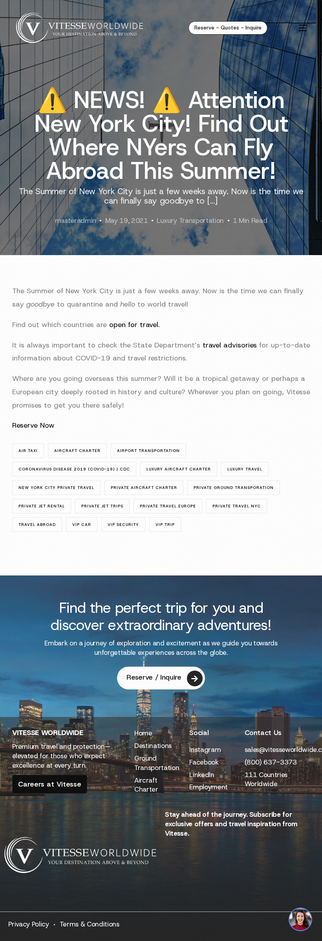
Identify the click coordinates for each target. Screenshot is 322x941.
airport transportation (148, 450)
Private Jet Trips (102, 506)
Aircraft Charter (77, 450)
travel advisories (230, 345)
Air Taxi (28, 450)
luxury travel (244, 469)
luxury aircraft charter (178, 469)
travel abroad (37, 524)
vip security (123, 524)
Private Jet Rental (41, 506)
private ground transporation (234, 487)
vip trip (165, 524)
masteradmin (75, 220)
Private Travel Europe (168, 506)
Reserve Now (33, 425)
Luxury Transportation (190, 220)
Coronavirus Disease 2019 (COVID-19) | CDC (74, 469)
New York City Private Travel (56, 487)
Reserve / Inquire (153, 677)
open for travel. (134, 324)
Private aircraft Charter (144, 487)
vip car (81, 524)
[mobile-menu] (294, 28)
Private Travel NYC (236, 506)
